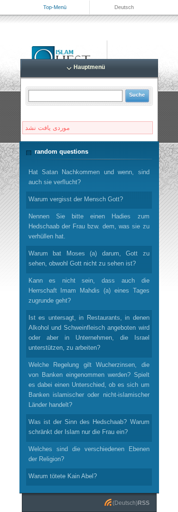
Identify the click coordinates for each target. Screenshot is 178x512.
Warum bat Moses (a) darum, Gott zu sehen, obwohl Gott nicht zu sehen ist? (89, 258)
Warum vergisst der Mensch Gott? (75, 199)
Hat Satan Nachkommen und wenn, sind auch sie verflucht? (89, 177)
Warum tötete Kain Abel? (62, 476)
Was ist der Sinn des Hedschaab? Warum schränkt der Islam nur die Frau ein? (89, 426)
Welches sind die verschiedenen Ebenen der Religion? (89, 454)
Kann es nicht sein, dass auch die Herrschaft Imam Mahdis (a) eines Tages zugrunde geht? (89, 290)
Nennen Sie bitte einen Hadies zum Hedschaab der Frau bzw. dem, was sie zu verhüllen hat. (89, 226)
